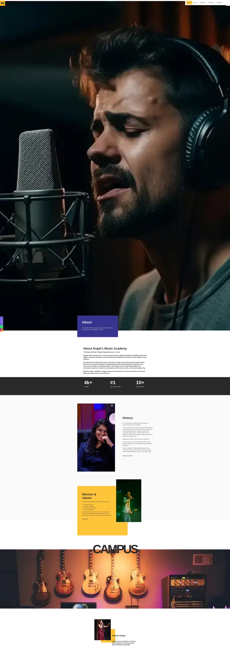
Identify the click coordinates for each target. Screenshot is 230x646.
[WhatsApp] (1, 326)
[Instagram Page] (1, 329)
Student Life (211, 2)
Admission (202, 2)
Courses (195, 2)
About (188, 2)
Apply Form (219, 2)
